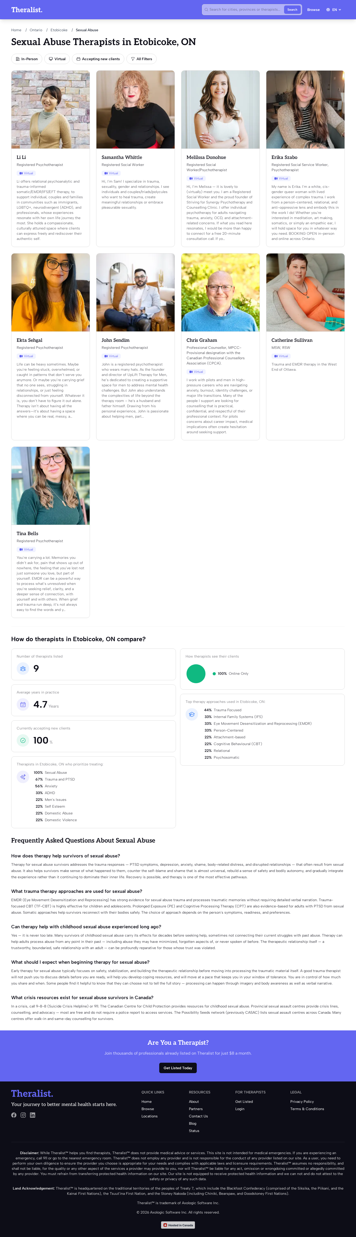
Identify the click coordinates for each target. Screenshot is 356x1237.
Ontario (36, 30)
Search (292, 9)
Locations (150, 1116)
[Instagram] (23, 1115)
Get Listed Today (178, 1068)
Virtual (59, 59)
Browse (313, 10)
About (194, 1101)
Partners (196, 1109)
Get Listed (244, 1101)
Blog (192, 1123)
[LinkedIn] (32, 1115)
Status (194, 1131)
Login (239, 1109)
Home (16, 30)
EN (334, 10)
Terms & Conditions (307, 1109)
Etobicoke (59, 30)
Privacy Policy (302, 1101)
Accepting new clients (101, 59)
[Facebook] (13, 1115)
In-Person (29, 59)
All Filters (144, 59)
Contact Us (198, 1116)
